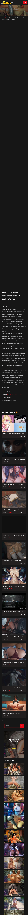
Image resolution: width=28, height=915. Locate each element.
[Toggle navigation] (25, 2)
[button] (1, 8)
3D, (8, 394)
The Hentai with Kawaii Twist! (12, 561)
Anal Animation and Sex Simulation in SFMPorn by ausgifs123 (14, 637)
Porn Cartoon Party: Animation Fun (13, 433)
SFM (20, 394)
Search (22, 726)
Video (6, 17)
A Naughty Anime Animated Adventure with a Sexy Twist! (14, 586)
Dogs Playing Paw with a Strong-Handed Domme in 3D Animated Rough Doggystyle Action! (14, 459)
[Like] (21, 436)
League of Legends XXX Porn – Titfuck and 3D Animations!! (14, 484)
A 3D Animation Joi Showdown (12, 713)
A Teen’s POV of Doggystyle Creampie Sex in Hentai (14, 510)
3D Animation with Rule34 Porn (12, 688)
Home (3, 17)
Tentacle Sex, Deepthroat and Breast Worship (14, 535)
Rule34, (17, 394)
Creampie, (12, 394)
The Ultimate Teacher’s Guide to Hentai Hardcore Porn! (14, 662)
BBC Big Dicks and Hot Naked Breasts (14, 611)
